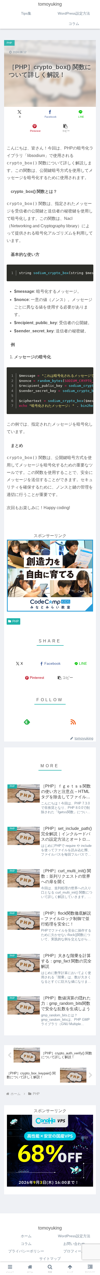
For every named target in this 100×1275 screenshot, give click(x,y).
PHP (15, 621)
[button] (65, 128)
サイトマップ (50, 1259)
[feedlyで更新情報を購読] (26, 722)
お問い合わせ (74, 1244)
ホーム (26, 1236)
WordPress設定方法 (74, 1236)
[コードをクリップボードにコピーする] (87, 275)
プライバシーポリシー (26, 1251)
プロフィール (74, 1251)
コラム (26, 1244)
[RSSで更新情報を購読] (73, 722)
